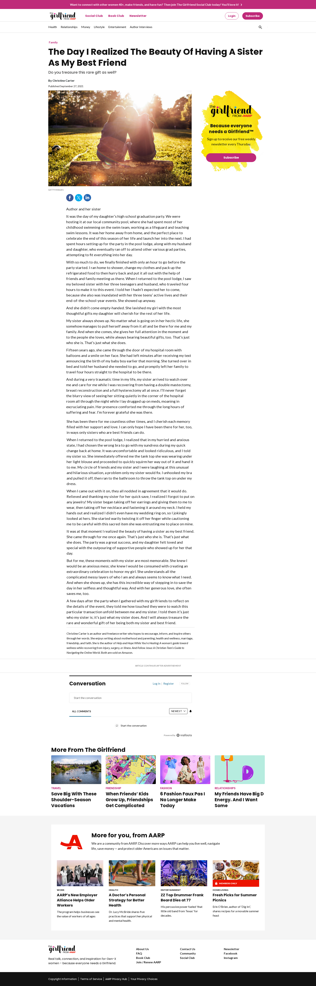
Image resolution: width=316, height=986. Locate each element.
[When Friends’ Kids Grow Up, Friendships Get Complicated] (131, 769)
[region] (130, 710)
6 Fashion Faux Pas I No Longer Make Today (182, 800)
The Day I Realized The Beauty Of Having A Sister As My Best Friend (155, 57)
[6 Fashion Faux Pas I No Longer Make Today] (185, 769)
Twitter (78, 197)
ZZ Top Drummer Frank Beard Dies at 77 (182, 897)
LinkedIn (87, 197)
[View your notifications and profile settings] (190, 711)
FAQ (139, 953)
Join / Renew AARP (148, 962)
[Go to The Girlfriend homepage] (59, 16)
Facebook (70, 197)
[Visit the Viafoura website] (184, 735)
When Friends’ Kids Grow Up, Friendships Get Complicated (129, 800)
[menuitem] (52, 28)
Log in (156, 683)
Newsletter (137, 16)
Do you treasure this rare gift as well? (82, 72)
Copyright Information (62, 979)
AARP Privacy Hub (116, 979)
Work (60, 890)
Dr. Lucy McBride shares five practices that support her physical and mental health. (130, 916)
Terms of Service (91, 979)
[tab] (81, 711)
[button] (260, 27)
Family (53, 42)
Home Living (220, 890)
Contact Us (187, 949)
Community (188, 953)
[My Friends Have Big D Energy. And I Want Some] (240, 769)
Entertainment (171, 890)
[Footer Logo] (84, 949)
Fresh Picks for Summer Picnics (235, 897)
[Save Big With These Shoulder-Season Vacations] (76, 769)
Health (113, 890)
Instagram (231, 957)
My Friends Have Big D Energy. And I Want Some (239, 800)
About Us (142, 949)
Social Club (94, 16)
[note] (120, 190)
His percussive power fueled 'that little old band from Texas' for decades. (181, 911)
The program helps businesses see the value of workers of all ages (78, 914)
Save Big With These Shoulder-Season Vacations (74, 800)
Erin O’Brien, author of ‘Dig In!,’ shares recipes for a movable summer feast (236, 911)
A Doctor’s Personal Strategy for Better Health (127, 900)
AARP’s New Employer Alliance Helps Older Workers (77, 900)
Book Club (116, 16)
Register (168, 683)
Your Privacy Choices (144, 979)
